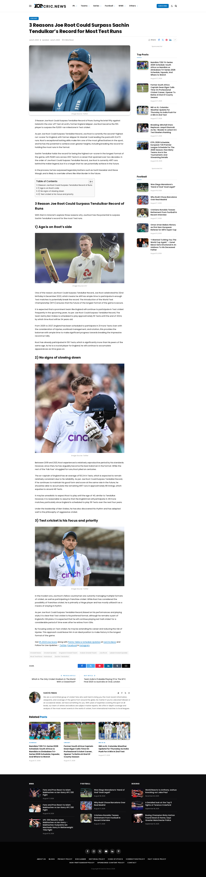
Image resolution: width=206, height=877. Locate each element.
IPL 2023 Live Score (48, 642)
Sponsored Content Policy (110, 863)
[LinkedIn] (20, 139)
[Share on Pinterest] (166, 40)
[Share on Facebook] (159, 40)
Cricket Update (50, 653)
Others (132, 6)
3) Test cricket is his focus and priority (55, 194)
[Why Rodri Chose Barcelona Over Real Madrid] (142, 200)
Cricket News (35, 653)
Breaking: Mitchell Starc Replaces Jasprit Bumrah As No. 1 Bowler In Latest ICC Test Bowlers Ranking (164, 129)
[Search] (175, 6)
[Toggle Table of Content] (89, 182)
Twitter (63, 645)
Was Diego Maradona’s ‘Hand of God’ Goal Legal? (163, 185)
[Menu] (30, 6)
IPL (74, 6)
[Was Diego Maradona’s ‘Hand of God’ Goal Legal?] (142, 187)
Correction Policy (135, 859)
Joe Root (103, 653)
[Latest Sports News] (50, 6)
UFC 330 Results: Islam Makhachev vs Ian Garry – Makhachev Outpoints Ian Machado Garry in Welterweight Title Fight (58, 825)
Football (109, 6)
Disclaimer (80, 859)
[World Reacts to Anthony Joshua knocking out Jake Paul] (137, 792)
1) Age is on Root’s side (48, 188)
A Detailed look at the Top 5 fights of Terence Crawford (158, 803)
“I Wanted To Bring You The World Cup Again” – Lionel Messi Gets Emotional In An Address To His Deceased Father (163, 245)
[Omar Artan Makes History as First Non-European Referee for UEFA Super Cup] (142, 227)
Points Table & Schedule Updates (84, 642)
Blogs (52, 859)
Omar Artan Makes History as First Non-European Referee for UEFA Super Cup (163, 227)
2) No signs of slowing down (51, 191)
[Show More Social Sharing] (175, 40)
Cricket (33, 18)
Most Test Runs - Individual (41, 656)
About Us (41, 859)
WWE (121, 6)
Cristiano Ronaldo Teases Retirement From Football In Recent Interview (164, 212)
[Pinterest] (20, 145)
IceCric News (50, 693)
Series (96, 6)
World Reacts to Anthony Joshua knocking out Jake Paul (161, 791)
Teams (84, 6)
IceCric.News (109, 642)
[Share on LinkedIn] (170, 40)
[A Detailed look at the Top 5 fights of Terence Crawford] (137, 805)
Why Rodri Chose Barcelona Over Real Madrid (164, 198)
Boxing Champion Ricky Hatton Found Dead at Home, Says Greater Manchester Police (160, 818)
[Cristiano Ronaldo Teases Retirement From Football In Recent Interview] (142, 212)
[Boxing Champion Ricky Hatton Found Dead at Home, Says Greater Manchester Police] (137, 818)
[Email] (20, 151)
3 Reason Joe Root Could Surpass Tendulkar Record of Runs (65, 185)
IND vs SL (102, 742)
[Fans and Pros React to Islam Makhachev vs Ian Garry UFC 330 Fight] (35, 792)
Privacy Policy (65, 859)
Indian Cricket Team (88, 653)
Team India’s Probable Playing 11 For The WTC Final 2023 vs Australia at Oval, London (105, 680)
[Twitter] (20, 133)
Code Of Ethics (115, 859)
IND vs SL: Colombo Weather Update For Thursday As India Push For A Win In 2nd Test (114, 749)
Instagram (84, 645)
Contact (131, 863)
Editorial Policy (97, 859)
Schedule (32, 742)
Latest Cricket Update (118, 653)
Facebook (72, 645)
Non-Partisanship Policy (82, 863)
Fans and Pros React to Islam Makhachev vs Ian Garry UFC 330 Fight (58, 792)
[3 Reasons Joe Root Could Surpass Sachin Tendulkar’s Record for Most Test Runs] (79, 78)
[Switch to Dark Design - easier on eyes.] (171, 6)
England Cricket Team (68, 653)
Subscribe (162, 6)
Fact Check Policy (157, 859)
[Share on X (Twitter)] (163, 40)
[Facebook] (20, 127)
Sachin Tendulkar (62, 656)
